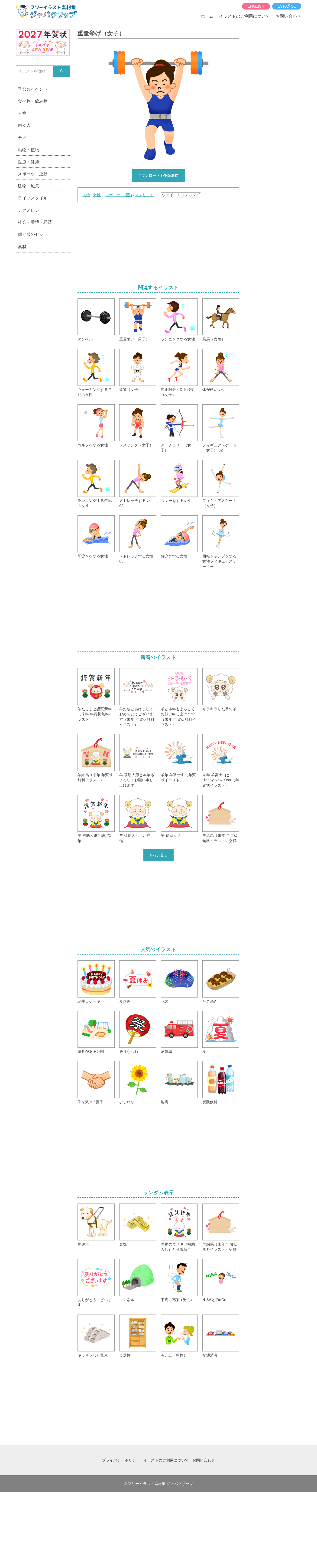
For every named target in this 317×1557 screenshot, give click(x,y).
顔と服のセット (33, 234)
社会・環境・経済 (35, 222)
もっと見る (158, 855)
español (287, 6)
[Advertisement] (158, 240)
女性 (97, 194)
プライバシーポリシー (121, 1460)
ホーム (207, 16)
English (255, 6)
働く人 (24, 125)
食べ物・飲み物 (33, 101)
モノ (22, 137)
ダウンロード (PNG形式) (158, 175)
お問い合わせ (288, 16)
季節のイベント (33, 89)
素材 (22, 246)
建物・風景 (28, 186)
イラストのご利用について (244, 16)
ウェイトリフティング (181, 194)
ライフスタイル (33, 198)
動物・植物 (28, 149)
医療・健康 (28, 161)
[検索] (61, 71)
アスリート (144, 194)
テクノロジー (30, 210)
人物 (86, 194)
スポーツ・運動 (118, 194)
